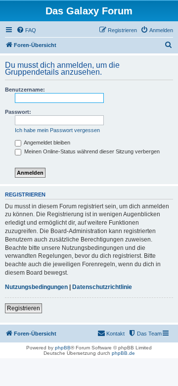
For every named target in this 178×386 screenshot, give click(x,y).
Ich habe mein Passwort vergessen (57, 130)
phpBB (63, 347)
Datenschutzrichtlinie (102, 287)
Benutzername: (25, 90)
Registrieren (23, 308)
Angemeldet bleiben (46, 142)
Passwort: (18, 112)
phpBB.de (123, 353)
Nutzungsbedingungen (36, 287)
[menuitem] (26, 30)
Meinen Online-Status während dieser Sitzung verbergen (91, 151)
